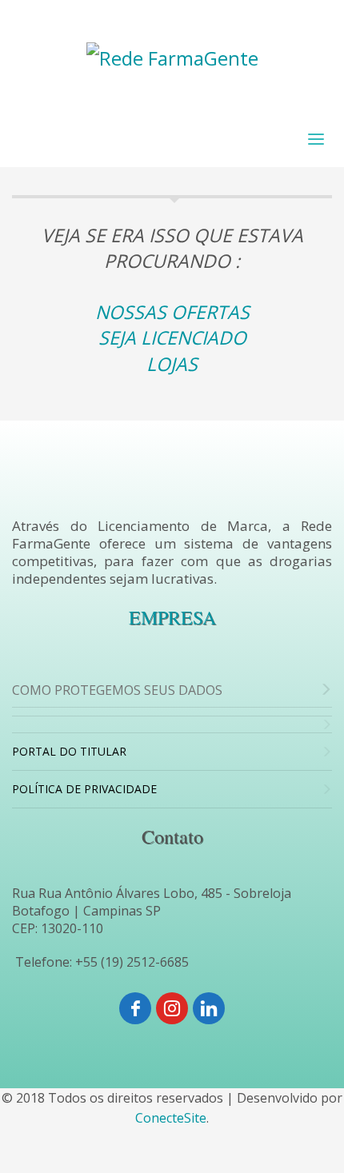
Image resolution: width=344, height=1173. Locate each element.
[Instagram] (172, 1008)
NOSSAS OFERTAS (172, 312)
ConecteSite (170, 1118)
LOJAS (172, 364)
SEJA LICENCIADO (172, 337)
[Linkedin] (209, 1008)
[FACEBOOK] (135, 1008)
